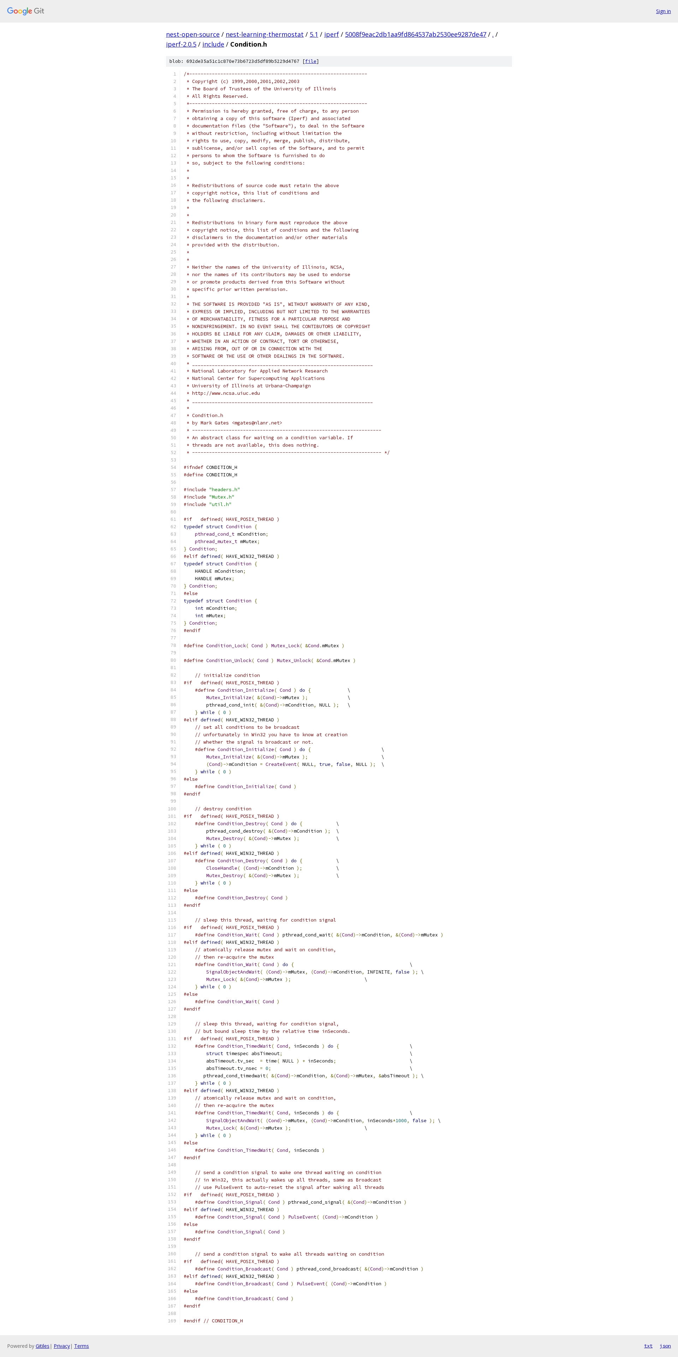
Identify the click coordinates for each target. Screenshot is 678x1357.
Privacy (62, 1346)
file (310, 61)
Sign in (663, 11)
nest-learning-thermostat (265, 34)
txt (648, 1346)
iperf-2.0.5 (181, 44)
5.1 (314, 34)
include (213, 44)
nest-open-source (193, 34)
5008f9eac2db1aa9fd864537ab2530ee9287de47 (415, 34)
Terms (81, 1346)
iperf (331, 34)
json (665, 1346)
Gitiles (42, 1346)
